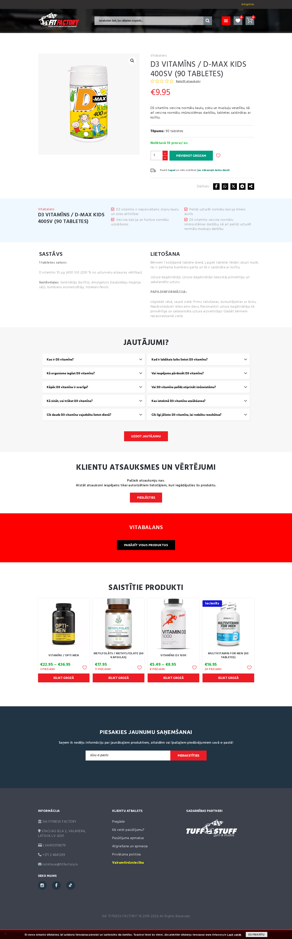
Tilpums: (157, 131)
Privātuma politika (126, 854)
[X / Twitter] (233, 186)
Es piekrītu (256, 934)
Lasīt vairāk (234, 934)
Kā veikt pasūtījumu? (128, 830)
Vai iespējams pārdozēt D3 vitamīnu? (178, 373)
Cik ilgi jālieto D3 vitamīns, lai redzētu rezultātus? (186, 414)
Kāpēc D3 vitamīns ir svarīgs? (67, 387)
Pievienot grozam (191, 155)
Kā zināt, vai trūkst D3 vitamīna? (70, 401)
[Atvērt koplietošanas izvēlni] (251, 186)
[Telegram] (242, 186)
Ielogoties (247, 4)
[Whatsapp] (225, 186)
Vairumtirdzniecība (128, 863)
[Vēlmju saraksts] (238, 20)
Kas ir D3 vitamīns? (60, 359)
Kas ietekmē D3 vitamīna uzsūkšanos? (178, 401)
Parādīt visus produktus (146, 545)
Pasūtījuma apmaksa (128, 838)
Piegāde (118, 822)
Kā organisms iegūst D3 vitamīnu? (71, 373)
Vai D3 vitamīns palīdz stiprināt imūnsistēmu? (184, 387)
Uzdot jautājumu (146, 436)
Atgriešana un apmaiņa (130, 846)
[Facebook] (216, 186)
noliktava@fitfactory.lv (60, 864)
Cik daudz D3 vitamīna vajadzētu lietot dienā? (79, 414)
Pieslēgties (146, 497)
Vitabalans (158, 55)
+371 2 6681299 (53, 855)
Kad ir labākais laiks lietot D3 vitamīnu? (179, 359)
